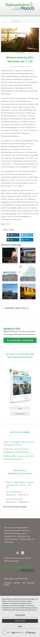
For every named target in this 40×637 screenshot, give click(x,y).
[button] (4, 21)
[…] (15, 542)
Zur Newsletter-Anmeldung (20, 340)
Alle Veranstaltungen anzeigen (15, 507)
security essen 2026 (14, 499)
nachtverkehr (9, 308)
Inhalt (20, 408)
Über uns (8, 523)
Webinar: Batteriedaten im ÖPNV (20, 482)
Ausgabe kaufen (20, 413)
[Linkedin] (22, 552)
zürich (23, 308)
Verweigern (20, 615)
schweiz (17, 308)
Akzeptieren (20, 621)
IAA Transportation (14, 492)
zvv (27, 308)
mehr (20, 626)
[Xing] (17, 552)
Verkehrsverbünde (24, 66)
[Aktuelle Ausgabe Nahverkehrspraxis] (20, 385)
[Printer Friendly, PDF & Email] (8, 229)
